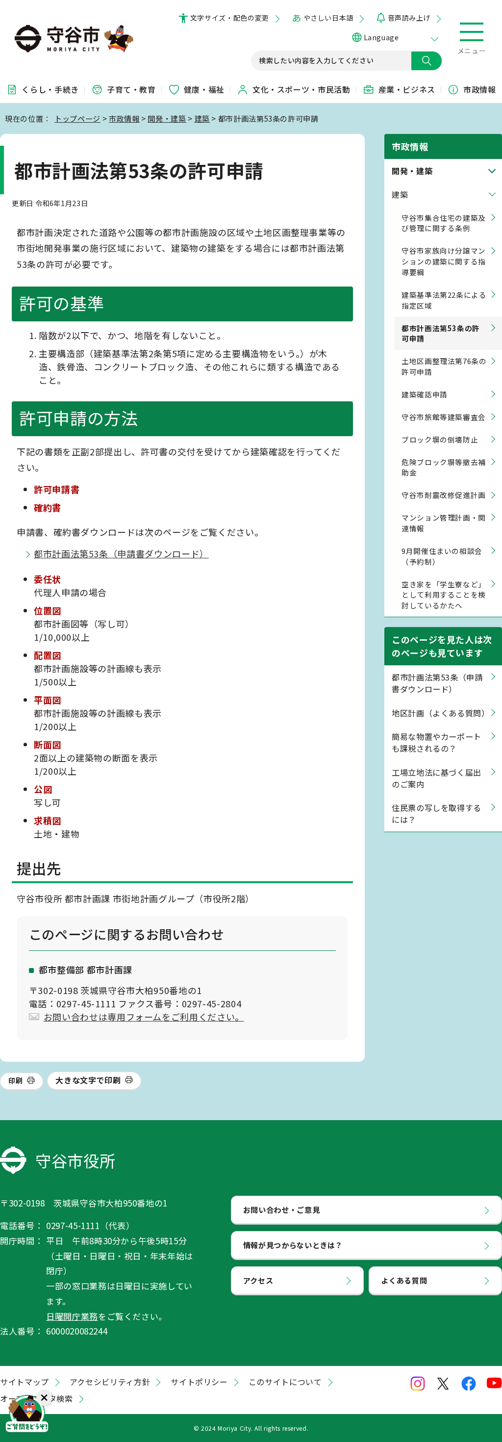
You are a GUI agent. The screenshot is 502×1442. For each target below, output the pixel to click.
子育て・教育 (131, 89)
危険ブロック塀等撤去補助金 (444, 467)
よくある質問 (404, 1280)
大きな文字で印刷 (88, 1080)
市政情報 (479, 89)
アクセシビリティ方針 (110, 1382)
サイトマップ (24, 1382)
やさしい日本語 (328, 18)
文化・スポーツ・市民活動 (301, 89)
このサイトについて (285, 1382)
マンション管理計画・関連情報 (444, 522)
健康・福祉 (204, 89)
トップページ (77, 118)
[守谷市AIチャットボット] (27, 1415)
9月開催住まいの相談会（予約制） (442, 556)
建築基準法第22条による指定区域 (444, 300)
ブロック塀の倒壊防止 (440, 439)
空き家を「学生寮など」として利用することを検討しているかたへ (444, 595)
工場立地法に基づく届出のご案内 (436, 778)
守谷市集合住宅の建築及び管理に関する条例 (444, 223)
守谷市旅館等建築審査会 (444, 417)
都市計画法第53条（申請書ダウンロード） (121, 553)
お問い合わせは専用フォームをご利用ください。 (144, 1016)
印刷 (15, 1080)
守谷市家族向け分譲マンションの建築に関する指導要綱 (444, 261)
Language (381, 37)
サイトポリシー (199, 1382)
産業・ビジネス (406, 89)
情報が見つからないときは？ (293, 1244)
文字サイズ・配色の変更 (229, 18)
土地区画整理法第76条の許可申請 (444, 366)
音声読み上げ (409, 18)
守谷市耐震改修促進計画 (444, 495)
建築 (202, 118)
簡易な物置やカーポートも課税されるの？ (436, 742)
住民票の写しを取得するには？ (436, 813)
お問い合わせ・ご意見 (281, 1209)
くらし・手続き (50, 89)
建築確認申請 (425, 394)
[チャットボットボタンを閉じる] (44, 1398)
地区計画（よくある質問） (441, 713)
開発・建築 (167, 118)
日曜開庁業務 (72, 1316)
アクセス (258, 1280)
